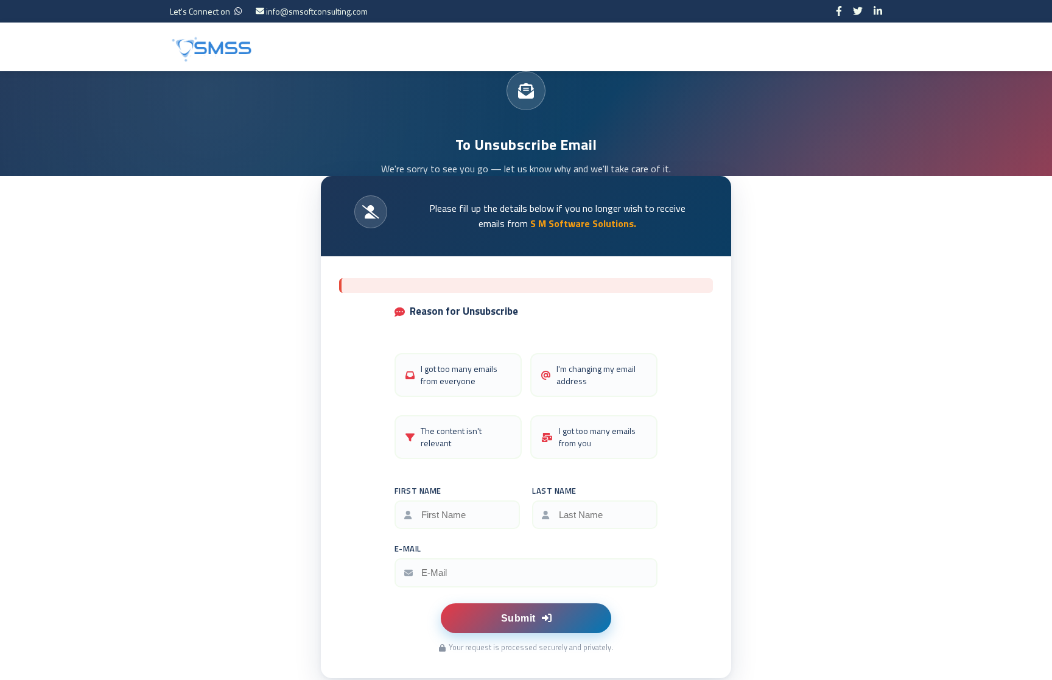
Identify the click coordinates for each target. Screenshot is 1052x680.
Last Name (554, 491)
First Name (417, 491)
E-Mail (407, 548)
